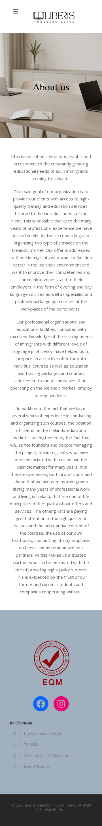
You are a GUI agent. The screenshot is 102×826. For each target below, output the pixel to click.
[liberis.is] (54, 16)
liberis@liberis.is (37, 766)
